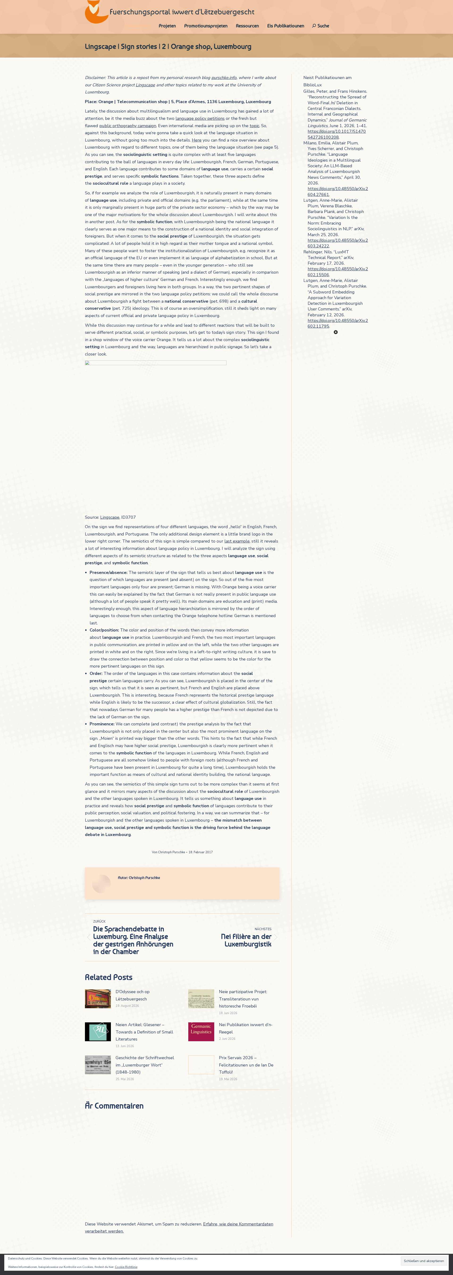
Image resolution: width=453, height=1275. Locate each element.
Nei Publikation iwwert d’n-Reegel (246, 1028)
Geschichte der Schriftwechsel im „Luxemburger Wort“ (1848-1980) (145, 1065)
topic (254, 126)
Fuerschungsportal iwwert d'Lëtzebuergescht (182, 12)
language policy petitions (200, 118)
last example (237, 541)
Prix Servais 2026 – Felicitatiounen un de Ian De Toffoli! (246, 1065)
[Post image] (98, 998)
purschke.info (223, 77)
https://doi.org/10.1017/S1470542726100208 (337, 134)
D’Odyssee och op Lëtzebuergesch (133, 995)
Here (196, 140)
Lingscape (145, 85)
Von (168, 852)
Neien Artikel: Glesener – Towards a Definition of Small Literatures (144, 1032)
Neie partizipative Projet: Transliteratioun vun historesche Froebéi (243, 999)
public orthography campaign (127, 126)
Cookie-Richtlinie (126, 1267)
